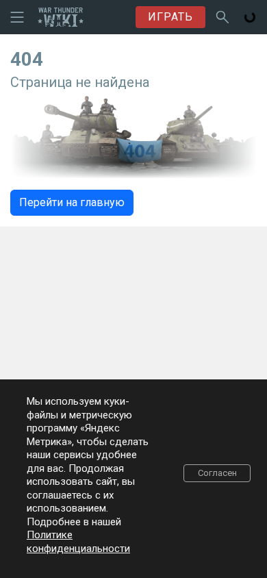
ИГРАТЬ (170, 16)
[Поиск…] (222, 17)
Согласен (217, 473)
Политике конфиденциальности (78, 542)
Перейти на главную (72, 202)
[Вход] (250, 17)
